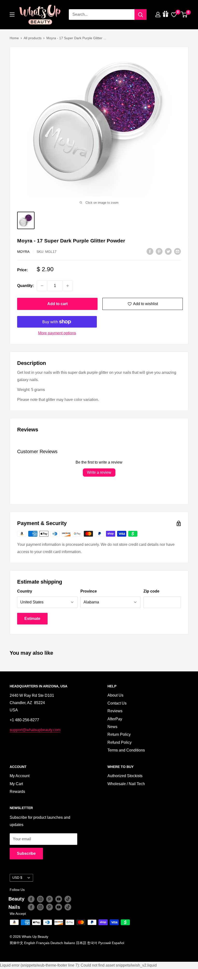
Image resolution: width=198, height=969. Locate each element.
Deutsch (56, 943)
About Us (115, 695)
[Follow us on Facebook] (31, 898)
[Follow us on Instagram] (40, 898)
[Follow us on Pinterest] (49, 898)
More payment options (57, 333)
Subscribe (26, 853)
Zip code (151, 591)
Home (14, 38)
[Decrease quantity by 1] (42, 286)
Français (43, 943)
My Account (19, 776)
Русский (104, 943)
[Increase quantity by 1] (68, 286)
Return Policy (119, 734)
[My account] (158, 14)
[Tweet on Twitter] (168, 251)
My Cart (16, 784)
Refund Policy (119, 742)
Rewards (17, 791)
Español (118, 943)
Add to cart (57, 304)
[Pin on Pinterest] (159, 251)
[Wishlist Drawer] (174, 14)
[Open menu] (12, 14)
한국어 (92, 943)
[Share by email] (177, 251)
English (29, 943)
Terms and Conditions (126, 750)
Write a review (99, 472)
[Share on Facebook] (150, 251)
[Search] (140, 14)
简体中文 (16, 943)
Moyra (23, 252)
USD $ (17, 877)
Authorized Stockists (124, 776)
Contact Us (117, 703)
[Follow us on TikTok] (67, 898)
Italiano (69, 943)
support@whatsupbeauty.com (35, 730)
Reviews (114, 711)
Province (88, 591)
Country (24, 591)
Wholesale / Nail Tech (126, 784)
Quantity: (25, 286)
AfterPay (114, 719)
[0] (184, 14)
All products (33, 38)
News (112, 727)
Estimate (32, 618)
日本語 (81, 943)
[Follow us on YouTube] (58, 898)
